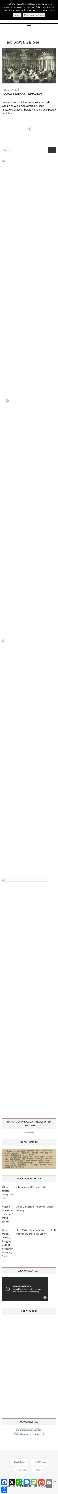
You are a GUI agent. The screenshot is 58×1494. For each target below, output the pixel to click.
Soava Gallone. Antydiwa (22, 94)
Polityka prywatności (34, 15)
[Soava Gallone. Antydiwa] (29, 49)
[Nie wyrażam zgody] (54, 10)
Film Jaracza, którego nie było (31, 1187)
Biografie (10, 89)
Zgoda (17, 15)
